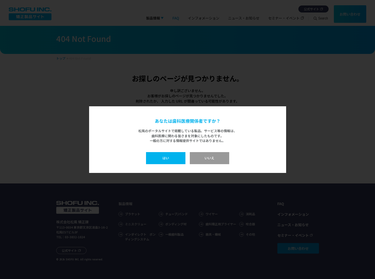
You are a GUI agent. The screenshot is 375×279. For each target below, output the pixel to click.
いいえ (209, 158)
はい (165, 158)
